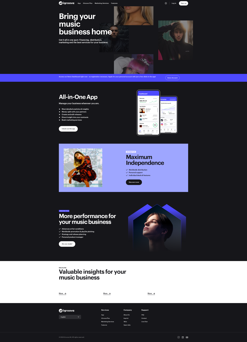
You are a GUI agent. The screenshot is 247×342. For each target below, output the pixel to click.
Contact (144, 318)
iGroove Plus (87, 3)
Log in (174, 3)
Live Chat (144, 321)
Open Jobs (127, 325)
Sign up (183, 3)
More (61, 293)
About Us (127, 315)
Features (114, 3)
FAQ (142, 315)
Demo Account (172, 78)
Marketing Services (102, 3)
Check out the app (68, 129)
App (79, 3)
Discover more (134, 182)
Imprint (126, 318)
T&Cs (125, 321)
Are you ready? (67, 244)
